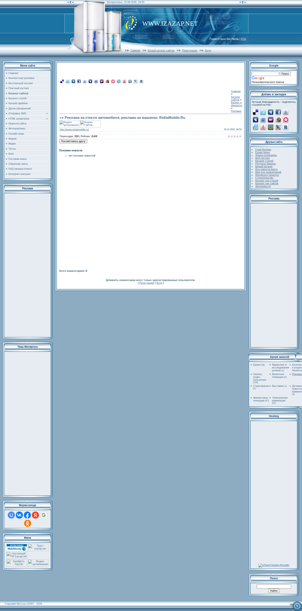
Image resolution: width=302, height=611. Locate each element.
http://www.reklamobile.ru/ (74, 129)
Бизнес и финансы (236, 104)
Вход (208, 50)
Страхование (261, 385)
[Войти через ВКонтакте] (19, 515)
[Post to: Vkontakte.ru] (141, 81)
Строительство (264, 177)
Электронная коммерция (280, 399)
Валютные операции (278, 375)
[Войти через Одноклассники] (27, 523)
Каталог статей (264, 160)
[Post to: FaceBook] (79, 81)
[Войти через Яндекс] (35, 515)
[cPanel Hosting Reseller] (273, 565)
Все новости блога (266, 169)
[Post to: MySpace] (90, 81)
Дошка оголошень (266, 155)
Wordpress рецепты (267, 174)
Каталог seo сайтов (266, 183)
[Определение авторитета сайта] (38, 550)
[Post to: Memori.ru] (113, 81)
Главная (135, 50)
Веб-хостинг (262, 158)
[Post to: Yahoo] (102, 81)
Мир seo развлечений (268, 172)
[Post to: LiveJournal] (135, 81)
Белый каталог (264, 166)
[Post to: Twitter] (68, 81)
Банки (256, 364)
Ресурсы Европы (265, 163)
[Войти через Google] (43, 515)
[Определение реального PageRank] (16, 558)
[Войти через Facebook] (27, 515)
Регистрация (189, 50)
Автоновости (263, 186)
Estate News (262, 152)
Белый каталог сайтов (161, 50)
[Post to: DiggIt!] (73, 81)
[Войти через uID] (11, 515)
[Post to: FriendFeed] (96, 81)
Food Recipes (263, 149)
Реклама (236, 111)
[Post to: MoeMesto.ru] (119, 81)
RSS (243, 38)
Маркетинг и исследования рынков (280, 367)
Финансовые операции (260, 399)
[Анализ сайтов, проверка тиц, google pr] (90, 126)
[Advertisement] (27, 265)
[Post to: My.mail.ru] (130, 81)
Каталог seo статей (266, 180)
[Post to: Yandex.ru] (124, 81)
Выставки (278, 385)
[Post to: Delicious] (62, 81)
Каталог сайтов (235, 98)
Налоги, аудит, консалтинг (259, 377)
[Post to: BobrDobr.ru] (107, 81)
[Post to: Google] (85, 81)
